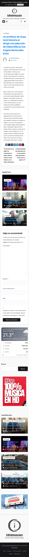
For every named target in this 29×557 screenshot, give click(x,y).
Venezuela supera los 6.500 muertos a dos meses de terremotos (12, 462)
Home (4, 551)
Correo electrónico (9, 288)
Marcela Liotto (19, 188)
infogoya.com (14, 15)
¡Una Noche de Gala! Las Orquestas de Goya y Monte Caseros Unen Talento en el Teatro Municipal (9, 155)
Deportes (9, 551)
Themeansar (14, 547)
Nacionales (8, 421)
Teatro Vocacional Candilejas (11, 184)
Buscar (3, 364)
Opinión (11, 554)
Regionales (17, 554)
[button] (21, 21)
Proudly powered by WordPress (9, 545)
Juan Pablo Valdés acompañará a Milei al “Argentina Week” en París (14, 481)
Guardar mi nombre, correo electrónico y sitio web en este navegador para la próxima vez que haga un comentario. (14, 313)
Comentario (7, 246)
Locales (6, 33)
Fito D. (17, 205)
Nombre (5, 279)
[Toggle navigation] (6, 21)
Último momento (19, 421)
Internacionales (9, 457)
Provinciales (8, 476)
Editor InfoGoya (15, 58)
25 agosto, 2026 (9, 428)
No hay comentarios (11, 431)
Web (4, 298)
